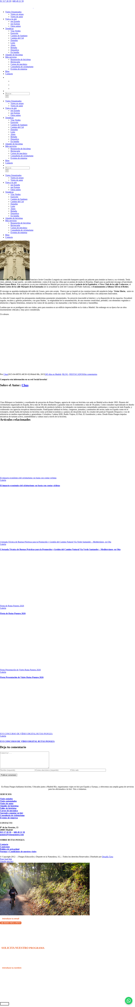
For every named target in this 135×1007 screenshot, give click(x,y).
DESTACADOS (76, 374)
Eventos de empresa (9, 818)
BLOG (65, 374)
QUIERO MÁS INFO (11, 923)
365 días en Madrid (53, 374)
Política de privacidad (9, 849)
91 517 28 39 (5, 1)
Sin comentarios (90, 374)
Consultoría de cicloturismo (12, 815)
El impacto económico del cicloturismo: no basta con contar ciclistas (28, 478)
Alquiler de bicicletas (9, 806)
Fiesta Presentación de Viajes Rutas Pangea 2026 (20, 670)
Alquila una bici (6, 861)
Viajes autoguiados (8, 801)
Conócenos (5, 847)
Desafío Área (107, 857)
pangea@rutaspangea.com (12, 834)
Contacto (4, 844)
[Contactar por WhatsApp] (128, 1000)
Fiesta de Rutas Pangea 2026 (12, 606)
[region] (46, 344)
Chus (5, 374)
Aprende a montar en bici (11, 813)
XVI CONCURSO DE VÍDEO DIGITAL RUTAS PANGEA (26, 734)
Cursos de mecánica (9, 811)
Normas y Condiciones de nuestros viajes (18, 851)
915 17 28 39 (5, 832)
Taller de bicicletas (8, 808)
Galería (3, 480)
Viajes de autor (6, 803)
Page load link (6, 859)
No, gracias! (6, 930)
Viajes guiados (6, 799)
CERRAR (4, 1004)
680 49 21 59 (18, 1)
